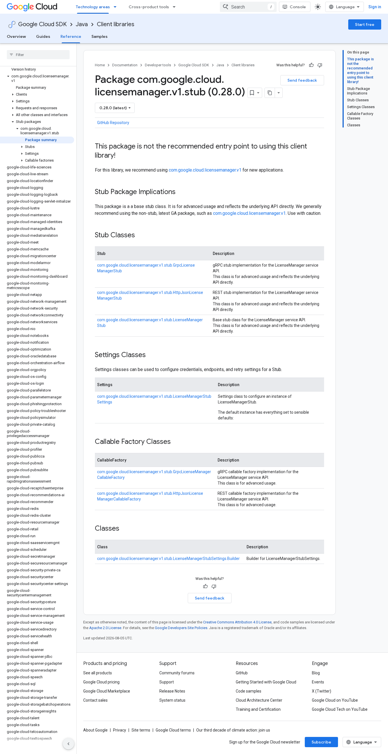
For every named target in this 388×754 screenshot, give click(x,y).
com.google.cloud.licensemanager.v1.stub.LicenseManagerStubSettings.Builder (168, 558)
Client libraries (115, 24)
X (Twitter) (321, 691)
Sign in (374, 7)
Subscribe (321, 742)
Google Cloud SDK (42, 24)
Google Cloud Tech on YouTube (340, 709)
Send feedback (302, 80)
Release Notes (172, 691)
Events (318, 682)
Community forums (177, 673)
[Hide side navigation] (68, 743)
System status (172, 700)
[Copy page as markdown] (270, 93)
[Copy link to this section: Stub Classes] (140, 235)
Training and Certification (258, 709)
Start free (364, 24)
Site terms (141, 730)
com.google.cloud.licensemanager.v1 (205, 170)
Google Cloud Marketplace (106, 691)
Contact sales (95, 700)
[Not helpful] (320, 65)
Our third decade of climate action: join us (233, 730)
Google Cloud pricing (101, 682)
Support (166, 682)
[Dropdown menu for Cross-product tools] (176, 7)
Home (100, 65)
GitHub (242, 673)
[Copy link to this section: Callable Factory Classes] (176, 442)
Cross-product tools (149, 6)
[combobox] (248, 7)
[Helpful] (311, 65)
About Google (95, 730)
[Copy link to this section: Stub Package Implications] (181, 192)
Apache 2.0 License (105, 628)
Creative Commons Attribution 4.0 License (237, 622)
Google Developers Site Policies (181, 628)
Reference (71, 36)
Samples (99, 36)
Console (298, 6)
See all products (97, 673)
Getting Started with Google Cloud (266, 682)
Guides (43, 36)
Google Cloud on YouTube (335, 700)
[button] (37, 78)
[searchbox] (38, 54)
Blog (316, 673)
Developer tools (158, 65)
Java (82, 24)
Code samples (248, 691)
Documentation (124, 65)
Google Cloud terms (173, 730)
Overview (16, 36)
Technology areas (93, 6)
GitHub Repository (113, 122)
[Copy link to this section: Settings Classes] (151, 355)
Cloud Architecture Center (259, 700)
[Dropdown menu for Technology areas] (117, 7)
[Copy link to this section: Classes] (125, 529)
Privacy (119, 730)
